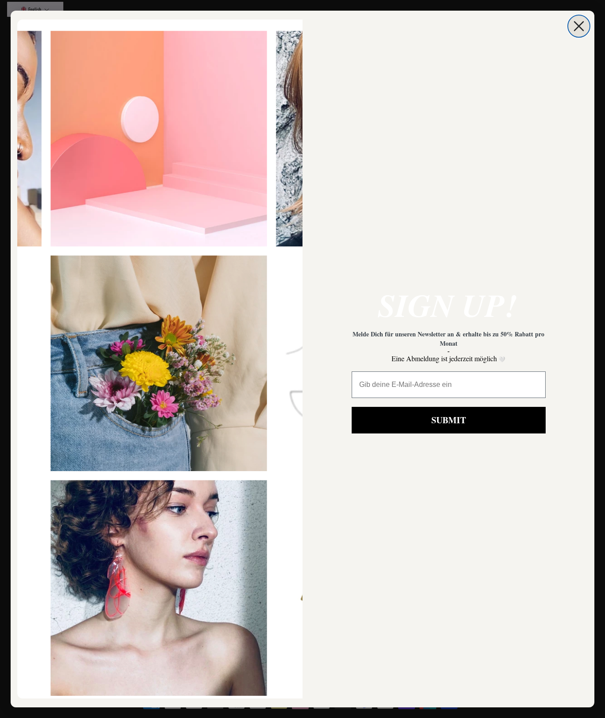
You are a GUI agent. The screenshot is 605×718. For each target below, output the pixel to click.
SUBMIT (448, 420)
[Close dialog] (579, 26)
